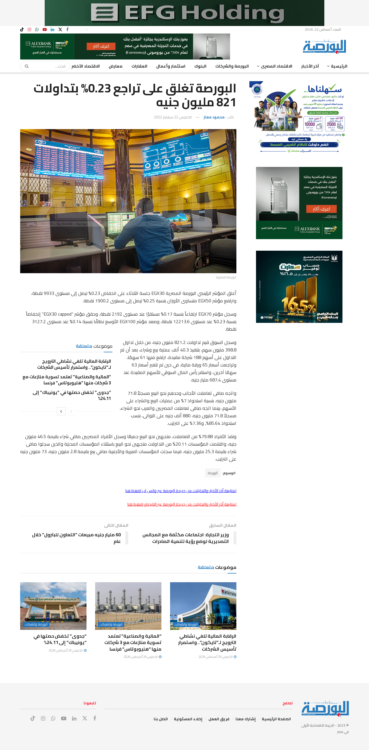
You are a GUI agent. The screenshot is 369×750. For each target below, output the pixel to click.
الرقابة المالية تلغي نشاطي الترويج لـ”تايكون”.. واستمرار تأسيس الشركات (74, 364)
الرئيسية (339, 66)
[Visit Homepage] (326, 46)
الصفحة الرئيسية (276, 718)
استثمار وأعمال (170, 66)
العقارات (139, 66)
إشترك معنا (246, 718)
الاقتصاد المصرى (276, 66)
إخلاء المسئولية (188, 718)
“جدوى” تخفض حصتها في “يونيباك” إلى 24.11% (72, 395)
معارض (116, 66)
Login (81, 29)
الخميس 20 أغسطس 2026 (216, 657)
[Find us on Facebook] (67, 29)
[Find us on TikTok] (22, 29)
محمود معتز (214, 116)
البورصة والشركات (232, 66)
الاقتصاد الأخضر (85, 66)
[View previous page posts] (71, 411)
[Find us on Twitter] (60, 29)
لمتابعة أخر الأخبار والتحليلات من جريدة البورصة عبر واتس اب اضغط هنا (180, 490)
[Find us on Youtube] (45, 29)
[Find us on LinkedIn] (52, 29)
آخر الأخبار (310, 66)
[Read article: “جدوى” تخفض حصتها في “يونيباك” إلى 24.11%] (53, 606)
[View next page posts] (61, 411)
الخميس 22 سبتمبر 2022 (173, 116)
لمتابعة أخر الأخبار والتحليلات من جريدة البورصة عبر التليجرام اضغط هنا (181, 504)
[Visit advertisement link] (184, 13)
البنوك (200, 66)
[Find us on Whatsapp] (37, 29)
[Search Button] (24, 66)
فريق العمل (218, 718)
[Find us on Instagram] (29, 29)
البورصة (213, 473)
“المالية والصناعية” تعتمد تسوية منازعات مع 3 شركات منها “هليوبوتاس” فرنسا (66, 380)
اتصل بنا (161, 718)
